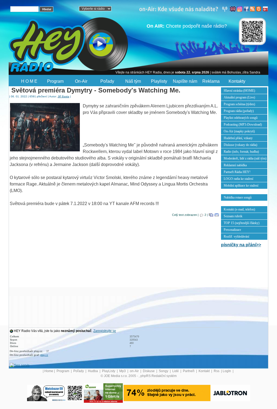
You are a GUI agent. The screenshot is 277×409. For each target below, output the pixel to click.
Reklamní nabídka (235, 165)
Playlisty (159, 81)
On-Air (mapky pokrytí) (239, 131)
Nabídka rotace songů (238, 197)
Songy (164, 371)
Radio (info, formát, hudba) (241, 152)
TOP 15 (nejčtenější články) (241, 223)
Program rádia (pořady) (239, 111)
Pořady (107, 81)
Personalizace (232, 230)
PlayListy (109, 371)
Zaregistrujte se (104, 331)
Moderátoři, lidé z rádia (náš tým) (245, 158)
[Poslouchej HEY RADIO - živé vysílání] (95, 45)
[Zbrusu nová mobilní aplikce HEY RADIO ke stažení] (75, 393)
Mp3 (123, 371)
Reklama (211, 81)
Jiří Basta (63, 96)
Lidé (176, 371)
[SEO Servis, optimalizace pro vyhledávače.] (19, 365)
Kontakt (204, 371)
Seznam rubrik (233, 216)
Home (48, 371)
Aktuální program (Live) (239, 97)
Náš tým (133, 81)
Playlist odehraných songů (241, 118)
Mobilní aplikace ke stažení (241, 185)
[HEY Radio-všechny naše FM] (184, 9)
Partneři (189, 371)
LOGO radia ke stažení (238, 179)
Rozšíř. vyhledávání (236, 236)
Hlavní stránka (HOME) (239, 90)
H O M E (29, 81)
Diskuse (149, 371)
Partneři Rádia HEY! (237, 172)
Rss (217, 371)
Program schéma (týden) (239, 104)
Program (55, 81)
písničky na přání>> (241, 244)
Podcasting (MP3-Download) (243, 124)
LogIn (227, 371)
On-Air (81, 81)
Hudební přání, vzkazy (238, 138)
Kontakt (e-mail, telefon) (239, 209)
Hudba (93, 371)
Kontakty (237, 81)
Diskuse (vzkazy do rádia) (240, 145)
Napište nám (185, 81)
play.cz (44, 355)
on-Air (135, 371)
